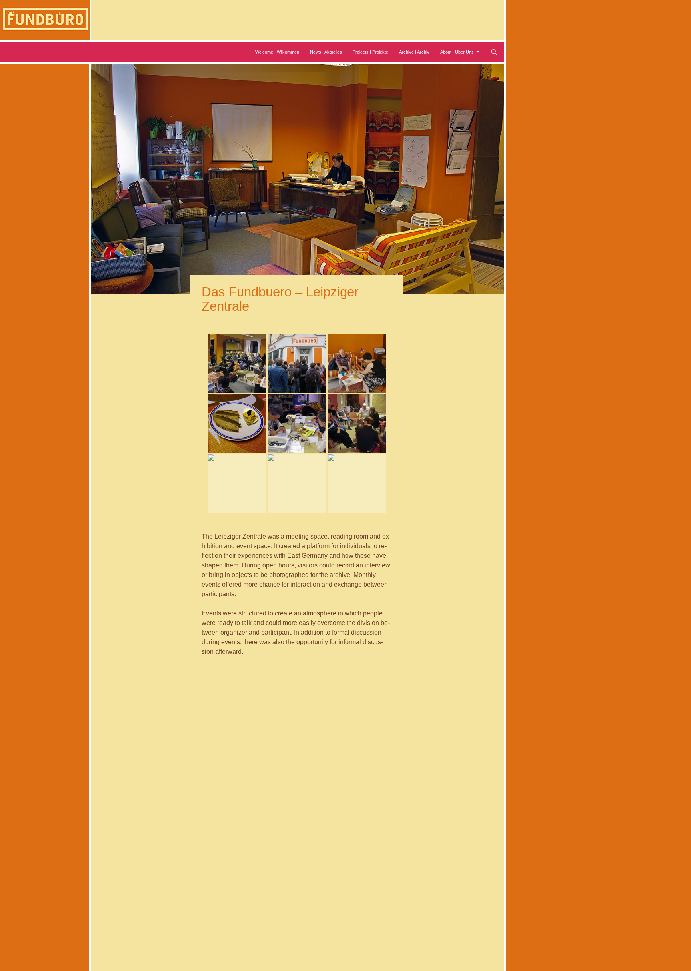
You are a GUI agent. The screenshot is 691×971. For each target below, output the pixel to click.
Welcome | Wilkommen (277, 52)
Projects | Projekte (370, 52)
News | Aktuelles (326, 52)
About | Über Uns (457, 52)
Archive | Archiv (414, 52)
